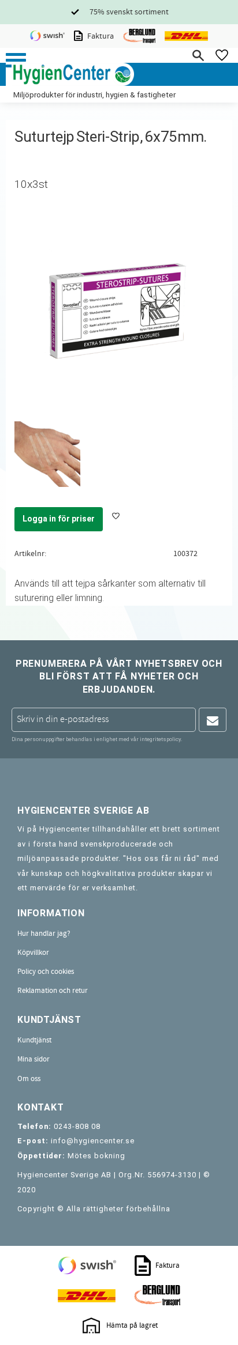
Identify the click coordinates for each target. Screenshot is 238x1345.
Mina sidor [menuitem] (33, 1059)
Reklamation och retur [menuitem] (52, 990)
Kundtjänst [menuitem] (34, 1040)
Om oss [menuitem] (28, 1078)
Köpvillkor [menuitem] (33, 952)
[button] (16, 60)
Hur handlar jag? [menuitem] (43, 933)
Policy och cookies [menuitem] (45, 971)
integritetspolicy (160, 739)
